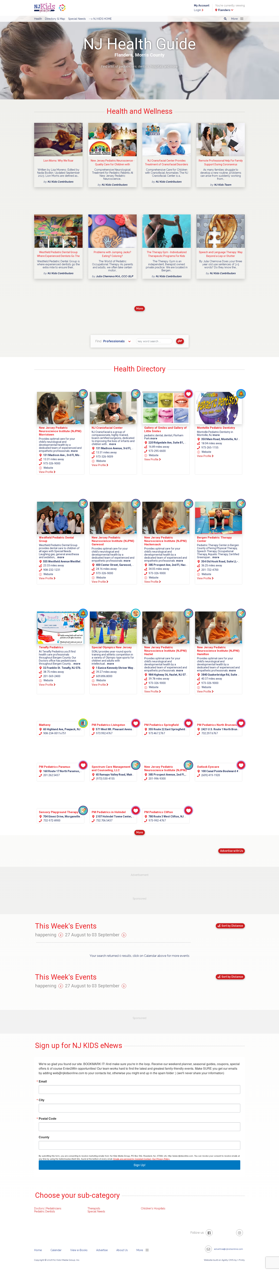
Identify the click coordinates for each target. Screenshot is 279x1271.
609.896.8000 (103, 676)
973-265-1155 (209, 447)
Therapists (93, 1208)
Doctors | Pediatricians (47, 1208)
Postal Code (47, 1118)
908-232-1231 (51, 569)
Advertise (102, 1250)
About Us (122, 1250)
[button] (236, 18)
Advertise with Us (231, 850)
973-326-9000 (51, 463)
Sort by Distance (231, 925)
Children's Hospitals (153, 1208)
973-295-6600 (157, 450)
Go (180, 341)
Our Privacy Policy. (161, 1158)
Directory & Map (55, 18)
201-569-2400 (51, 676)
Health (38, 18)
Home (38, 1250)
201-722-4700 (209, 569)
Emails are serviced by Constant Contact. (132, 1158)
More (139, 308)
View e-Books (78, 1250)
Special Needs (77, 18)
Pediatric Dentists (44, 1211)
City (41, 1099)
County (44, 1137)
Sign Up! (139, 1165)
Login (198, 10)
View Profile (46, 471)
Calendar (55, 1250)
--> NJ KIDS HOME (100, 18)
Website (48, 467)
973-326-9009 (104, 456)
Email (43, 1081)
